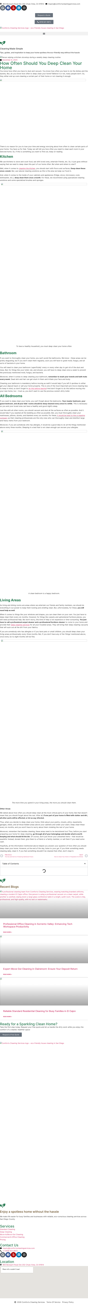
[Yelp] (13, 8)
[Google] (2, 8)
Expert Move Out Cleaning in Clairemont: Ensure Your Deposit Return (40, 969)
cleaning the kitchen (27, 168)
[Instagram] (24, 8)
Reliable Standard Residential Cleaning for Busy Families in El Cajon (39, 1011)
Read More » (7, 932)
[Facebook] (8, 8)
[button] (44, 33)
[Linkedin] (18, 8)
